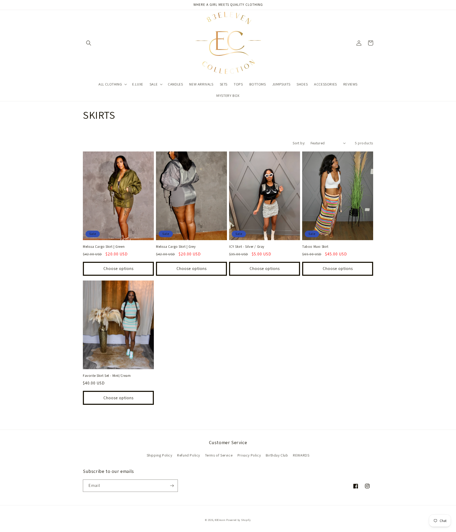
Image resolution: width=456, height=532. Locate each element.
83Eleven (220, 520)
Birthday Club (277, 455)
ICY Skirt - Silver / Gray (246, 247)
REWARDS (301, 455)
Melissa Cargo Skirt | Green (104, 247)
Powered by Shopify (238, 520)
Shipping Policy (159, 455)
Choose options (118, 268)
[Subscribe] (172, 485)
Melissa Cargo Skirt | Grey (176, 247)
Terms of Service (219, 455)
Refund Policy (188, 455)
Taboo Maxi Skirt (315, 247)
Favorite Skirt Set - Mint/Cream (107, 376)
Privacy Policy (249, 455)
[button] (88, 43)
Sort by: (299, 143)
